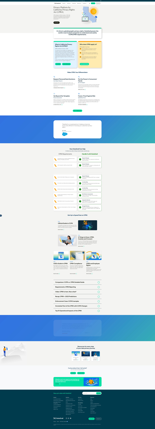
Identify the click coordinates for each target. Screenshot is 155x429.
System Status (92, 412)
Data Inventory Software (70, 411)
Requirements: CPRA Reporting (65, 287)
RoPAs (67, 402)
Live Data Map (85, 182)
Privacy (54, 421)
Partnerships (92, 408)
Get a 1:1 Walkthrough (77, 110)
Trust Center (92, 411)
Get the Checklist (73, 273)
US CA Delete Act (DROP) (82, 407)
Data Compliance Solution (70, 412)
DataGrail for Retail (69, 406)
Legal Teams (80, 399)
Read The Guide (55, 273)
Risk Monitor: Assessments (87, 194)
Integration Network (86, 200)
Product (63, 3)
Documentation (93, 406)
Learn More (58, 64)
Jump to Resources (66, 64)
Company (84, 3)
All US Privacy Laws (81, 412)
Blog (91, 399)
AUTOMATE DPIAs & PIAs (57, 104)
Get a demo (93, 3)
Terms (58, 421)
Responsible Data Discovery (70, 400)
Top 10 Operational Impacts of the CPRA (68, 311)
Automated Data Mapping (70, 409)
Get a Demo (56, 22)
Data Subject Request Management (57, 403)
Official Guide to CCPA (65, 223)
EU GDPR (79, 404)
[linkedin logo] (68, 418)
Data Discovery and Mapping (58, 400)
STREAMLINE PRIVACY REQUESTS (58, 87)
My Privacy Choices (63, 421)
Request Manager (85, 158)
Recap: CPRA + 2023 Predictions (66, 296)
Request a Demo (81, 373)
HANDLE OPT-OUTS (81, 89)
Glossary (91, 409)
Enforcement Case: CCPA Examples (67, 301)
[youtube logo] (70, 418)
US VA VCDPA (80, 410)
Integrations (55, 407)
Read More (86, 332)
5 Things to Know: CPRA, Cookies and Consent (86, 238)
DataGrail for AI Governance (70, 405)
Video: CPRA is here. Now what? (65, 292)
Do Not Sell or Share (69, 403)
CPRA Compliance (76, 263)
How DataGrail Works (57, 399)
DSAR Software (68, 414)
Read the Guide (60, 229)
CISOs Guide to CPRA (60, 263)
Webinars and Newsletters (94, 403)
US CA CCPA (80, 406)
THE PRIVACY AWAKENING (82, 104)
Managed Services (85, 206)
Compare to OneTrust (69, 399)
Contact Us (98, 3)
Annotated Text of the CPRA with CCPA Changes (71, 306)
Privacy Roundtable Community (95, 405)
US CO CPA (80, 409)
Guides (91, 402)
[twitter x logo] (66, 418)
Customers (74, 3)
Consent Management (57, 404)
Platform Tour (55, 409)
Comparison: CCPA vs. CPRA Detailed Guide (69, 282)
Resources (79, 3)
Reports (91, 400)
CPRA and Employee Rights (93, 264)
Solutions (68, 3)
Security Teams (80, 400)
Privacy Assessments (57, 406)
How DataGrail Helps (84, 64)
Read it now (83, 0)
